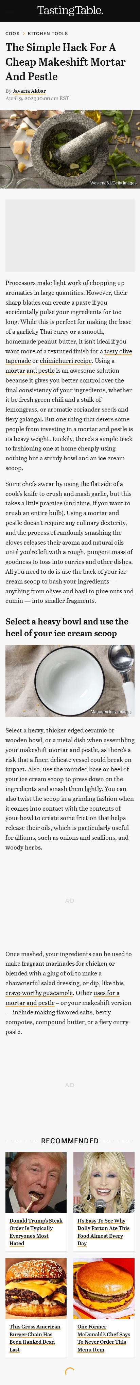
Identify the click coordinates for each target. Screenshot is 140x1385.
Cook (12, 33)
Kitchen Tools (48, 33)
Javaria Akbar (29, 90)
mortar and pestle (30, 370)
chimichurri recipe (66, 360)
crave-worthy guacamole (39, 992)
